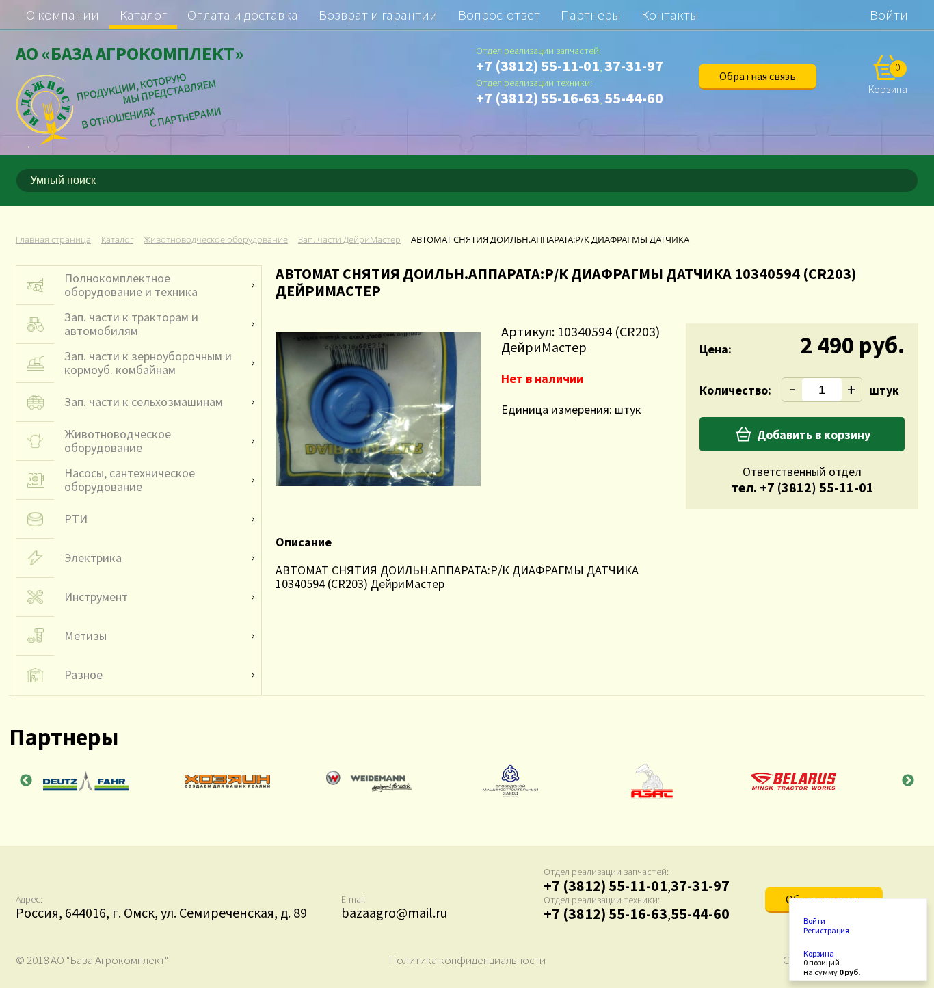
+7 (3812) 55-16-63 (538, 97)
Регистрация (826, 930)
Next (908, 781)
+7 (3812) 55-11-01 (538, 65)
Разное (83, 675)
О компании (62, 14)
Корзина (818, 954)
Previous (26, 781)
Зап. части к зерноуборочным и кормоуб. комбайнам (148, 363)
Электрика (93, 558)
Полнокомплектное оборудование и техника (131, 285)
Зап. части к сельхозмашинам (143, 402)
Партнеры (591, 14)
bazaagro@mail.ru (394, 912)
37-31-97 (633, 65)
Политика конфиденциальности (467, 959)
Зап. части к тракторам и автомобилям (131, 324)
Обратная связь (757, 76)
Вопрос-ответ (499, 14)
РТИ (76, 519)
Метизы (85, 636)
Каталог (143, 14)
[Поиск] (910, 180)
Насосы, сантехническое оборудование (129, 480)
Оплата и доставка (242, 14)
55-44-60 (633, 97)
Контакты (670, 14)
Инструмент (96, 597)
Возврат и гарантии (378, 14)
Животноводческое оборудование (117, 441)
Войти (889, 14)
